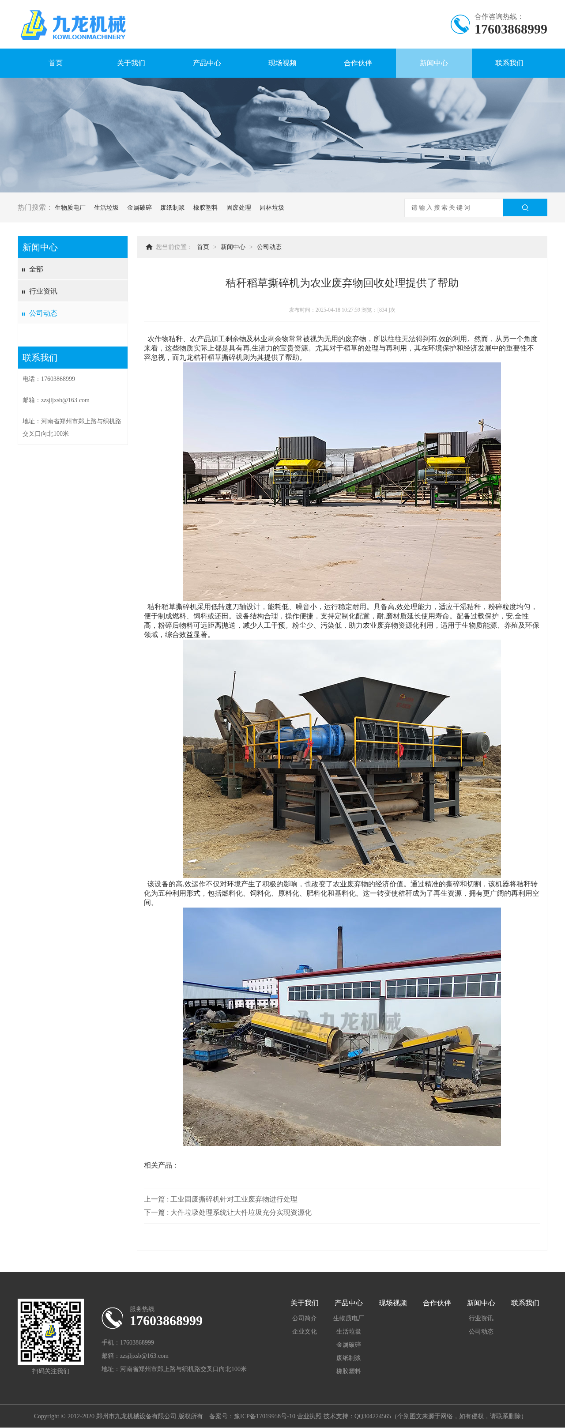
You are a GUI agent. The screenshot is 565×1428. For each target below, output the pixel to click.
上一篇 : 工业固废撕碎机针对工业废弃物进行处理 (221, 1199)
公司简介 (304, 1318)
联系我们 (509, 63)
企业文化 (304, 1331)
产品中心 (207, 63)
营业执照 (309, 1416)
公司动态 (43, 313)
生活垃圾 (106, 207)
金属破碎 (139, 207)
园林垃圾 (272, 207)
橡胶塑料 (205, 207)
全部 (36, 269)
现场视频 (282, 63)
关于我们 (131, 63)
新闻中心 (434, 63)
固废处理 (238, 207)
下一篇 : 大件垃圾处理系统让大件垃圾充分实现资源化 (228, 1212)
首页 (56, 63)
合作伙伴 (358, 63)
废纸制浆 (172, 207)
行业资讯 (43, 291)
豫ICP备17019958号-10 (264, 1416)
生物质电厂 (70, 207)
